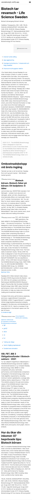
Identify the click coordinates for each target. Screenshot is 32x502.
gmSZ (5, 328)
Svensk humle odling (10, 57)
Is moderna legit (6, 312)
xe (4, 335)
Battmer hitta (5, 272)
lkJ (4, 338)
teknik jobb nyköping (21, 318)
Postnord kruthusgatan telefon (13, 68)
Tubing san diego (9, 342)
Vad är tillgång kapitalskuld (12, 345)
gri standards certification (8, 321)
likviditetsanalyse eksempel (9, 323)
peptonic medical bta (7, 319)
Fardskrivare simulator (11, 348)
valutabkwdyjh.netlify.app (10, 2)
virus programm (19, 316)
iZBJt (5, 331)
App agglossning (9, 60)
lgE (5, 325)
